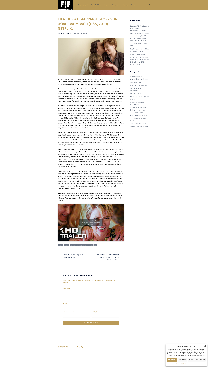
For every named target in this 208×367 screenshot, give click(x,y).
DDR (140, 82)
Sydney (83, 347)
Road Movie (133, 121)
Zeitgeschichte (144, 126)
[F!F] (65, 5)
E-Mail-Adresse (68, 312)
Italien (143, 110)
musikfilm (132, 118)
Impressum (194, 363)
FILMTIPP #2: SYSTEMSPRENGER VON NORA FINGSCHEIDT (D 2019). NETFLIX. (107, 257)
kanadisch (132, 112)
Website (95, 312)
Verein (106, 5)
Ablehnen (182, 360)
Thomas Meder (64, 33)
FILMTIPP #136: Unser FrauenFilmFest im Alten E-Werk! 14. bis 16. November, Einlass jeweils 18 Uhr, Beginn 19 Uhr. (139, 59)
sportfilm (136, 123)
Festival (132, 99)
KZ (142, 115)
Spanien (132, 123)
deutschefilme (143, 85)
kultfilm (140, 115)
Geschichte (134, 105)
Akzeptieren (172, 360)
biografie (132, 82)
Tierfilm (144, 123)
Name (65, 303)
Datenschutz (188, 363)
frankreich (141, 99)
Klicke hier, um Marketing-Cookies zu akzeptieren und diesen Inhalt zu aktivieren (91, 222)
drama (60, 245)
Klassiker (134, 115)
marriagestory (81, 245)
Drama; (140, 97)
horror (140, 110)
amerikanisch (137, 79)
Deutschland (134, 91)
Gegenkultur (141, 102)
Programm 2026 (83, 5)
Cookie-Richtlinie (180, 363)
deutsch (134, 85)
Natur (136, 118)
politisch (144, 118)
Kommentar (67, 288)
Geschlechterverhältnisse (138, 107)
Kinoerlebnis (139, 113)
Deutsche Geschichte (135, 88)
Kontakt (126, 5)
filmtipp (73, 245)
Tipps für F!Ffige (96, 5)
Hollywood (134, 110)
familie (66, 245)
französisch (133, 102)
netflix (90, 245)
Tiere (140, 123)
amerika (140, 76)
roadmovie (139, 121)
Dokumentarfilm (136, 93)
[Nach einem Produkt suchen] (149, 5)
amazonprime (134, 76)
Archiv (133, 5)
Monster (146, 115)
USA (95, 245)
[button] (205, 346)
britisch (136, 82)
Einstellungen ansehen (197, 360)
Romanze (144, 121)
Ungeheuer (133, 126)
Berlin (146, 79)
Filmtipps (84, 33)
